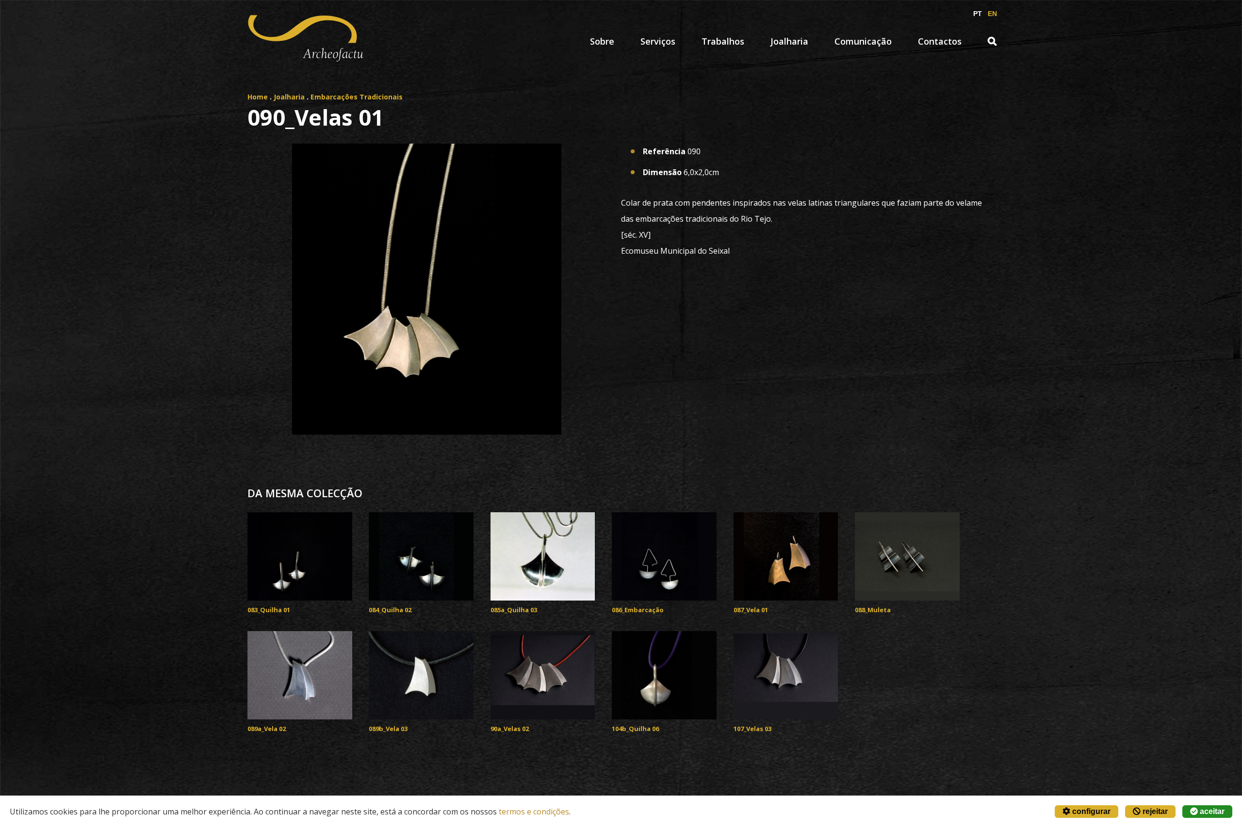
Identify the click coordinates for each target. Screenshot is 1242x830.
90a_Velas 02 (509, 728)
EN (992, 13)
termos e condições (534, 811)
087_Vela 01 (751, 609)
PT (977, 13)
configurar (1090, 811)
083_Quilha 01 (268, 609)
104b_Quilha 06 (635, 728)
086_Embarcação (638, 609)
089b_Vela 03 (388, 728)
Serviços (657, 41)
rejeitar (1154, 811)
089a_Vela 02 (266, 728)
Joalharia (789, 41)
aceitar (1211, 811)
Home (257, 96)
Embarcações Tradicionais (356, 96)
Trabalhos (723, 41)
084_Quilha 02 (390, 609)
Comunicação (863, 41)
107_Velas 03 (752, 728)
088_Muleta (873, 609)
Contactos (940, 41)
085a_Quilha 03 (513, 609)
